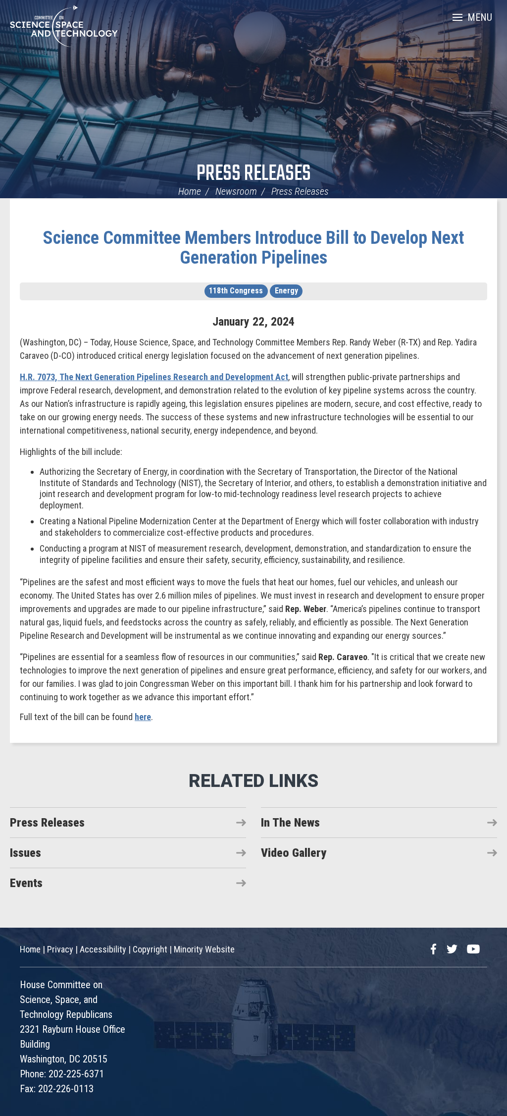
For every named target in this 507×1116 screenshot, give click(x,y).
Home (189, 191)
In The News (290, 823)
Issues (25, 853)
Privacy (60, 949)
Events (26, 883)
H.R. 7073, (154, 377)
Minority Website (204, 949)
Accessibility (103, 949)
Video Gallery (293, 853)
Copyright (150, 949)
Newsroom (236, 191)
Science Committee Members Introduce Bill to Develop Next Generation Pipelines (253, 247)
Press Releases (254, 174)
